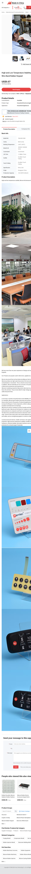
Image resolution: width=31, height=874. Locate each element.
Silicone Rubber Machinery (9, 854)
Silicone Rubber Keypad (8, 820)
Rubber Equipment (25, 850)
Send (16, 767)
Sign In (4, 121)
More (3, 861)
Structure (4, 814)
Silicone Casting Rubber (25, 858)
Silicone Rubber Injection (9, 858)
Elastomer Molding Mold (24, 842)
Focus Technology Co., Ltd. (21, 867)
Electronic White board (22, 820)
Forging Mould (6, 838)
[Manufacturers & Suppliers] (15, 3)
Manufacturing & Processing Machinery (15, 12)
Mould (27, 12)
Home (3, 12)
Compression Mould (19, 838)
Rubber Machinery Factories (10, 850)
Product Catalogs (25, 811)
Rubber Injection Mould (9, 842)
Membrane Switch (21, 814)
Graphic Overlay (6, 817)
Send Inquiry (16, 89)
